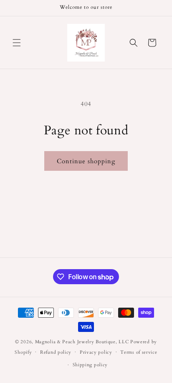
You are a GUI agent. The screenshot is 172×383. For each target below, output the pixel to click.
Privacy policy (96, 352)
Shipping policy (90, 365)
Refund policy (55, 352)
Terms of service (138, 352)
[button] (17, 42)
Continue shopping (86, 161)
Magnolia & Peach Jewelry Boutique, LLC (82, 342)
